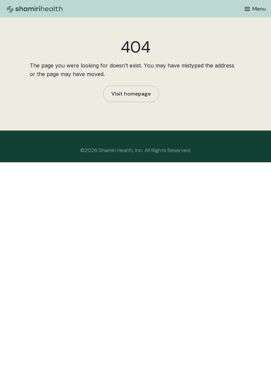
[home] (54, 9)
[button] (255, 9)
